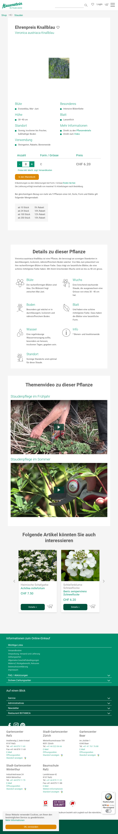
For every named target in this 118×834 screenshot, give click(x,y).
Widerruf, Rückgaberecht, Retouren (23, 663)
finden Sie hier (69, 183)
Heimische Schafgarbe (34, 584)
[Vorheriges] (14, 582)
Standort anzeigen (14, 758)
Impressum (13, 670)
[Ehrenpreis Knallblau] (59, 68)
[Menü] (113, 793)
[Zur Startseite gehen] (12, 5)
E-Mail (9, 752)
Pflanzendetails (83, 130)
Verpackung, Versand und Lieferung (24, 654)
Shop (4, 15)
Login (99, 4)
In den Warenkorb (27, 177)
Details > (32, 607)
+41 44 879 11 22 (54, 780)
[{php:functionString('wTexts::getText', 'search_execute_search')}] (86, 4)
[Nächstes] (103, 582)
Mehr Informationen (14, 820)
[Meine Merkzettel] (93, 5)
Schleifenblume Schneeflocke (72, 586)
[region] (58, 68)
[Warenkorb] (106, 5)
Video (77, 134)
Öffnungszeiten (13, 755)
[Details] (50, 606)
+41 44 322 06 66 (54, 746)
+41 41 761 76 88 (90, 746)
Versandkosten (15, 650)
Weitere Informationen (53, 789)
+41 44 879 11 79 (17, 780)
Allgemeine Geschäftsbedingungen (23, 660)
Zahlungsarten (14, 657)
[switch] (108, 811)
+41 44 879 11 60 (17, 746)
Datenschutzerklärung (18, 667)
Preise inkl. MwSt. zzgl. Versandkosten (35, 170)
